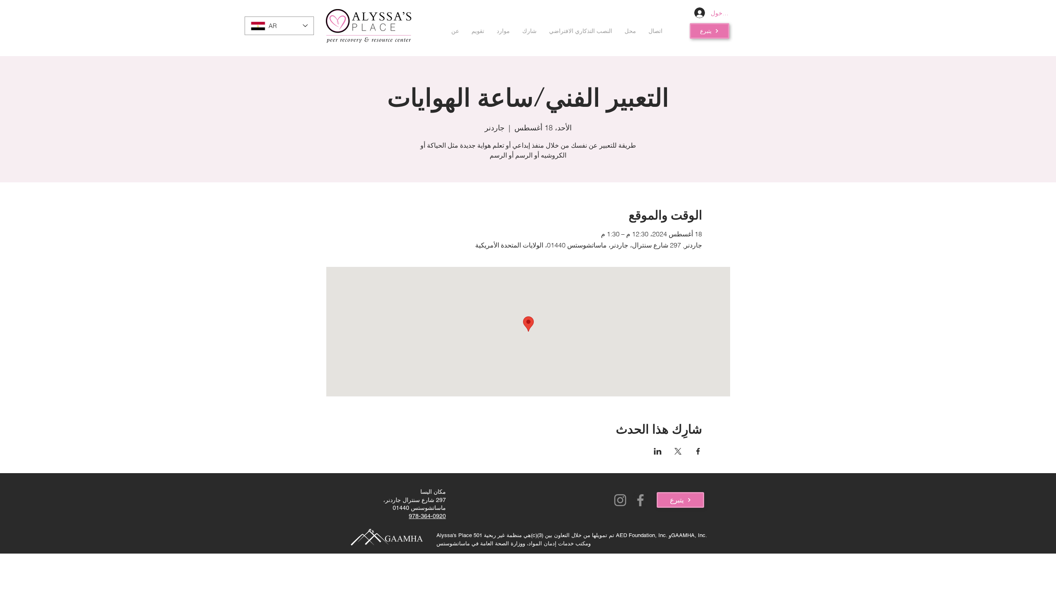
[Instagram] (620, 500)
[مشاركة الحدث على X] (678, 451)
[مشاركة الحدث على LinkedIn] (658, 451)
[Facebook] (640, 500)
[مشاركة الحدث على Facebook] (698, 451)
